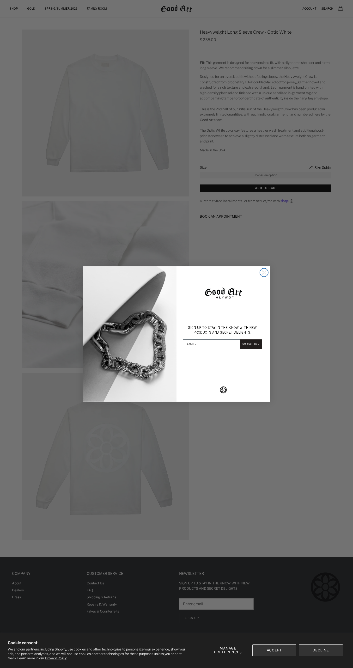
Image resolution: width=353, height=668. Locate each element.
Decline (321, 650)
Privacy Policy (56, 658)
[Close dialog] (264, 272)
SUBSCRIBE (251, 344)
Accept (274, 650)
